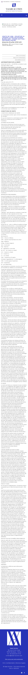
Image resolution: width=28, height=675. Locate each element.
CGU (4, 663)
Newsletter (6, 1)
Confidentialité (10, 663)
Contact (12, 1)
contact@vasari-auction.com (14, 655)
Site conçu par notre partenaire (14, 659)
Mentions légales (20, 663)
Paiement (18, 1)
